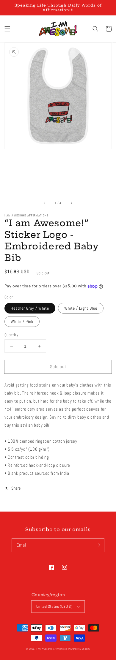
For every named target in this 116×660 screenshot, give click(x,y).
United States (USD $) (54, 606)
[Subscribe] (97, 545)
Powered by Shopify (79, 648)
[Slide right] (71, 202)
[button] (7, 28)
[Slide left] (44, 202)
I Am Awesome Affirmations (52, 648)
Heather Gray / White (30, 308)
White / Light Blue (80, 308)
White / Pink (22, 321)
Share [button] (16, 488)
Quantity (11, 334)
